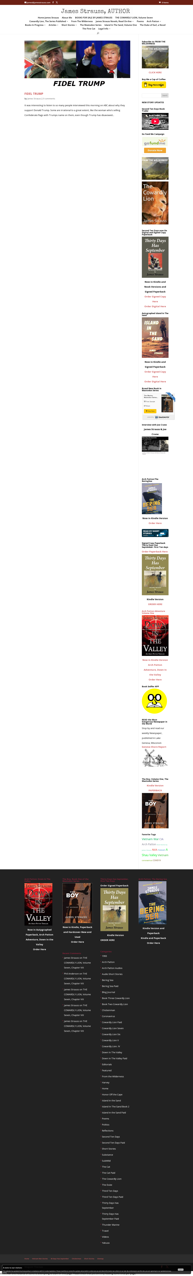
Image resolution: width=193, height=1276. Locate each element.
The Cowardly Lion (112, 1178)
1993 (104, 956)
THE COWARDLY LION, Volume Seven (134, 18)
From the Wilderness (113, 1076)
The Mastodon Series (90, 25)
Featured (106, 1070)
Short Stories (68, 25)
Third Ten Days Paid (112, 1196)
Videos (105, 1236)
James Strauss (34, 98)
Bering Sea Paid (110, 986)
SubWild (106, 1160)
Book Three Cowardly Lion (116, 998)
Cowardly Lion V (110, 1040)
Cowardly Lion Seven (113, 1028)
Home (105, 1088)
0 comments (49, 98)
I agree (180, 1270)
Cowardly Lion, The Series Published (47, 22)
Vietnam (163, 855)
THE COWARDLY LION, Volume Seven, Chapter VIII (77, 962)
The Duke (107, 1184)
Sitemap (100, 1259)
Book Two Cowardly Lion (115, 1004)
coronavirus (147, 860)
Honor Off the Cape (112, 1094)
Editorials (107, 1064)
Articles (52, 25)
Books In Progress (34, 25)
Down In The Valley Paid (114, 1058)
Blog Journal (108, 992)
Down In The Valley (112, 1052)
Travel (105, 1230)
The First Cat (88, 29)
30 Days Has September (60, 1259)
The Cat (106, 1166)
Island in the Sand (111, 1100)
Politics (105, 1124)
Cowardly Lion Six (111, 1034)
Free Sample (150, 401)
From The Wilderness (82, 22)
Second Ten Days (111, 1136)
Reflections (107, 1130)
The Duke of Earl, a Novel (153, 25)
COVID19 (157, 860)
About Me (67, 18)
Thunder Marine (110, 1224)
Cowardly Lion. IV (111, 1046)
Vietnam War (150, 839)
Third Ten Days (110, 1190)
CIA (161, 839)
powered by (150, 417)
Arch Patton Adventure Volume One (153, 612)
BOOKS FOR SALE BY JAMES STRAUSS (93, 18)
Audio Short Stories (112, 974)
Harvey (105, 1082)
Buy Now (151, 411)
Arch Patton (153, 22)
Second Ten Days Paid (113, 1142)
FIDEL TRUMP (33, 94)
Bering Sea (107, 980)
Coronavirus (108, 1016)
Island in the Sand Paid (114, 1112)
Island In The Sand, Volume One (120, 25)
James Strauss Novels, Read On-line (114, 22)
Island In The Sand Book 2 (115, 1106)
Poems (140, 22)
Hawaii (161, 849)
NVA (154, 849)
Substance (107, 1154)
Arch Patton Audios (112, 968)
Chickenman (108, 1010)
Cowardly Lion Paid (112, 1022)
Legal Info (103, 29)
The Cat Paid (108, 1172)
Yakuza (105, 1242)
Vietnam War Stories (40, 1259)
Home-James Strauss (48, 18)
